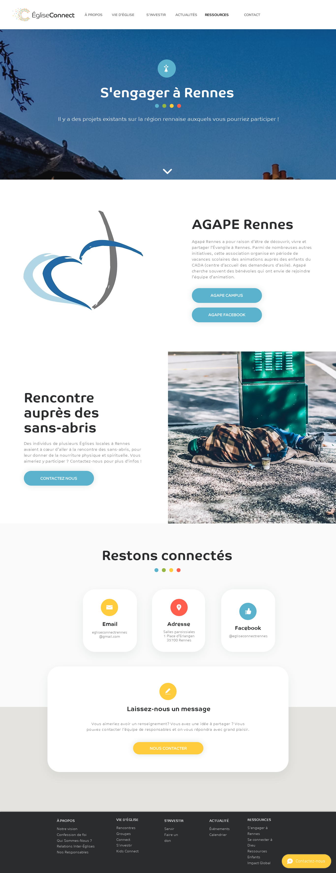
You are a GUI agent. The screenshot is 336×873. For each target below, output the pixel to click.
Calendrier (218, 835)
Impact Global (259, 863)
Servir (169, 829)
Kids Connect (127, 851)
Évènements (219, 829)
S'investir (124, 845)
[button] (59, 478)
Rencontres (126, 828)
